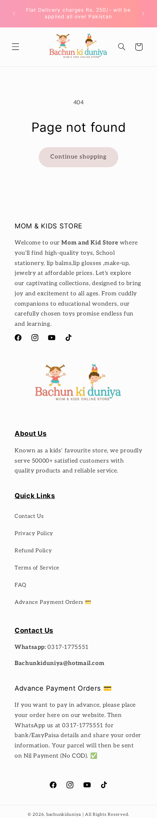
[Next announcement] (143, 13)
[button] (15, 46)
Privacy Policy (34, 533)
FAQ (20, 585)
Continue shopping (78, 156)
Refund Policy (33, 551)
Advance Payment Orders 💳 (53, 602)
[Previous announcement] (14, 13)
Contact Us (29, 516)
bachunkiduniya (63, 814)
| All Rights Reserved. (106, 814)
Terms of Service (37, 568)
